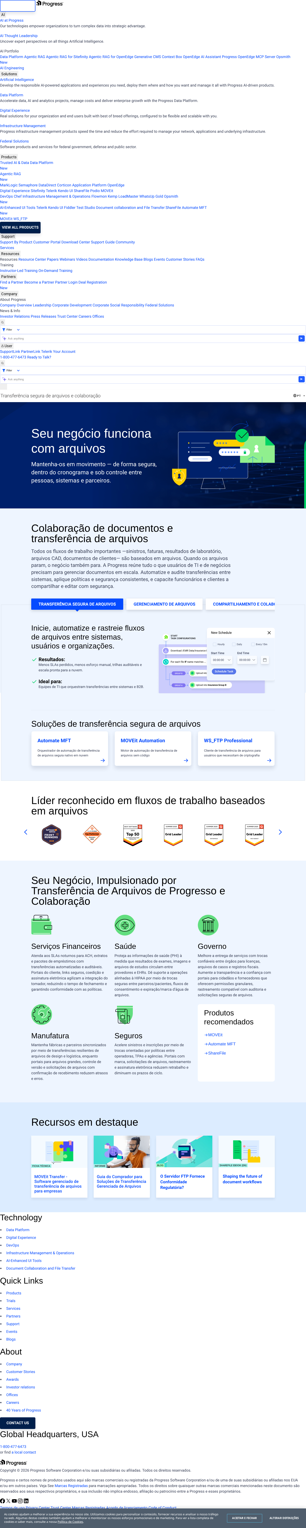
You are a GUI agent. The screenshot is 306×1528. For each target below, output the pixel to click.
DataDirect (47, 185)
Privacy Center (38, 1508)
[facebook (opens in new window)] (3, 1502)
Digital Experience (15, 110)
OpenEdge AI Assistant (202, 57)
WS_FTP (20, 219)
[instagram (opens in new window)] (21, 1502)
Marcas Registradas (71, 1486)
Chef (17, 196)
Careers (84, 316)
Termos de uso (12, 1508)
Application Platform (89, 185)
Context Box (172, 57)
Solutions (9, 74)
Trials (10, 1301)
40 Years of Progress (23, 1410)
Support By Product (16, 242)
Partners (8, 276)
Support (8, 236)
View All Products (20, 227)
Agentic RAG (34, 57)
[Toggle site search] (2, 363)
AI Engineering (12, 68)
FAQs (200, 259)
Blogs (148, 259)
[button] (25, 832)
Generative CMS (147, 57)
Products (9, 157)
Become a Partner (39, 282)
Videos (81, 259)
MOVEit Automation (143, 741)
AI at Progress (12, 20)
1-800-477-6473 (13, 357)
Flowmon (99, 196)
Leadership (42, 305)
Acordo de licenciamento (127, 1508)
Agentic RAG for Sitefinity (67, 57)
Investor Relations (15, 316)
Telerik (51, 191)
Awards (12, 1379)
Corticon (64, 185)
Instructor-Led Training (18, 271)
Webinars (67, 259)
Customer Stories (180, 259)
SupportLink (10, 351)
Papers (52, 259)
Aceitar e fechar (244, 1518)
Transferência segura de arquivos (77, 604)
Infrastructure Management (23, 126)
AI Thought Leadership (18, 36)
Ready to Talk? (39, 357)
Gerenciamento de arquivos (164, 604)
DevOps (6, 196)
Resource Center (32, 259)
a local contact (23, 1452)
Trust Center (67, 316)
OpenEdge (115, 185)
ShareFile (81, 191)
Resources (10, 254)
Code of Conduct (162, 1508)
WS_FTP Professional (228, 741)
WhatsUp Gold (151, 196)
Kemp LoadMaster (123, 196)
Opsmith (145, 60)
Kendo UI (65, 191)
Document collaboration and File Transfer (130, 208)
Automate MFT (103, 211)
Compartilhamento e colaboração (251, 604)
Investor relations (20, 1387)
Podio (95, 191)
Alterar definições (284, 1518)
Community (125, 242)
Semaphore (28, 185)
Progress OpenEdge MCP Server (248, 57)
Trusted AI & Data (14, 163)
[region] (153, 1518)
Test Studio (85, 208)
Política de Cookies (70, 1522)
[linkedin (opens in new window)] (26, 1502)
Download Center (75, 242)
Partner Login (66, 282)
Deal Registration (53, 285)
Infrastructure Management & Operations (56, 196)
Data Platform (11, 57)
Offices (98, 316)
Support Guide (103, 242)
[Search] (2, 322)
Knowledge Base (129, 259)
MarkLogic (9, 185)
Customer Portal (47, 242)
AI (3, 14)
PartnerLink (30, 351)
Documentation (101, 259)
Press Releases (43, 316)
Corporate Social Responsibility (118, 305)
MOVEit (107, 191)
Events (159, 259)
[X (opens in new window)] (9, 1502)
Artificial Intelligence (17, 80)
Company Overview (16, 305)
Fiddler (70, 208)
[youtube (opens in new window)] (15, 1502)
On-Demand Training (55, 271)
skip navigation (17, 6)
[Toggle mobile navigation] (3, 387)
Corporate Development (72, 305)
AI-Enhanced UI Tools (17, 208)
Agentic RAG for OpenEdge (111, 57)
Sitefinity (38, 191)
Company (9, 294)
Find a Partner (11, 282)
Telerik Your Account (58, 351)
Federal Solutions (14, 141)
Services (7, 248)
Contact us (17, 1423)
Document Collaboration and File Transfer (40, 1268)
